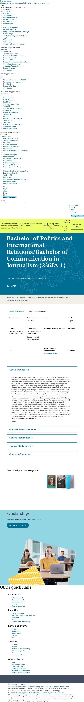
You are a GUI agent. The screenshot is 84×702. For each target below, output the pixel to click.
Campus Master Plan (11, 104)
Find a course (5, 11)
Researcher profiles (18, 668)
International (8, 24)
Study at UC (8, 15)
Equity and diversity (10, 173)
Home (9, 298)
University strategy (10, 138)
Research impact (9, 58)
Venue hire (7, 106)
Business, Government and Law (23, 615)
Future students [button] (6, 7)
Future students (17, 598)
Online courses (9, 19)
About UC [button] (3, 132)
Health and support (10, 112)
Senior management (11, 140)
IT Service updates (18, 651)
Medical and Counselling (20, 649)
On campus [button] (4, 92)
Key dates (7, 177)
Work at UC (7, 175)
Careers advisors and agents (14, 44)
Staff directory (17, 666)
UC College (7, 21)
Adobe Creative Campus (12, 118)
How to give (7, 84)
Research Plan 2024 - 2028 (13, 56)
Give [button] (1, 74)
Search (2, 203)
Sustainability (8, 157)
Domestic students (16, 311)
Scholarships (8, 34)
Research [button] (3, 48)
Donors (14, 604)
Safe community (9, 126)
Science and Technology (20, 622)
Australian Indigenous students (15, 36)
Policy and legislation (11, 163)
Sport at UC (7, 120)
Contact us (7, 70)
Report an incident (10, 128)
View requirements (51, 353)
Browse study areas (10, 17)
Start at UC (7, 40)
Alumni (5, 191)
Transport (7, 114)
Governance (8, 161)
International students (37, 311)
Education (15, 617)
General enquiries (18, 606)
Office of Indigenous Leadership (15, 151)
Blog (13, 637)
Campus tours (8, 98)
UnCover (14, 629)
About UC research (10, 54)
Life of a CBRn (8, 60)
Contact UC (12, 693)
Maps (5, 195)
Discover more (5, 52)
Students (6, 187)
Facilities (6, 102)
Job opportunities (18, 664)
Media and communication (13, 159)
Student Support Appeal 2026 (14, 80)
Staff (5, 189)
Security (6, 122)
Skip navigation (6, 1)
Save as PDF (11, 286)
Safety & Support (9, 197)
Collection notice (57, 693)
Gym (13, 653)
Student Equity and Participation (15, 171)
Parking (6, 116)
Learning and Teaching (12, 167)
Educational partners (11, 146)
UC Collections (9, 100)
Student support (9, 30)
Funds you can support (12, 82)
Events (14, 635)
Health (13, 620)
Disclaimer (30, 693)
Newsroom (15, 631)
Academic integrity (10, 155)
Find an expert (16, 633)
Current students (18, 600)
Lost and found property (12, 124)
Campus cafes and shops (12, 108)
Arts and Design (17, 613)
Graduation (7, 148)
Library (6, 193)
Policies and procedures (20, 673)
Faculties (6, 142)
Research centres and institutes (15, 62)
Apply (5, 38)
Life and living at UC (11, 28)
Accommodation (17, 655)
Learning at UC (9, 165)
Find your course (18, 298)
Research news (9, 68)
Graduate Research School (13, 66)
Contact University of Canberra (15, 179)
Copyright (22, 693)
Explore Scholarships (17, 525)
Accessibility (45, 693)
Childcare (7, 110)
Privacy (37, 693)
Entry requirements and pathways (16, 32)
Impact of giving (9, 86)
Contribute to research (12, 64)
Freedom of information (20, 670)
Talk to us (7, 42)
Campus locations (10, 144)
